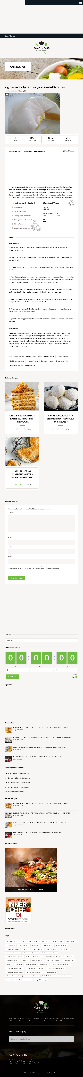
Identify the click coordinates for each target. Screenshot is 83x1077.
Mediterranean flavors (14, 957)
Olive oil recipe (37, 960)
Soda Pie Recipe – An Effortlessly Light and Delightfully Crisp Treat (22, 474)
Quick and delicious (53, 960)
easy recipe (11, 945)
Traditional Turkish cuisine (60, 964)
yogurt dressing (41, 980)
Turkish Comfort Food (34, 972)
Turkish (18, 151)
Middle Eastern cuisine (33, 957)
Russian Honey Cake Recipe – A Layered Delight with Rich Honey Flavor (22, 419)
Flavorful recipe (61, 945)
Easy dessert (70, 941)
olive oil (25, 960)
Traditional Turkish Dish (14, 968)
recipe (9, 964)
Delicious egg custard (17, 361)
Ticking (74, 674)
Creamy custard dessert (34, 356)
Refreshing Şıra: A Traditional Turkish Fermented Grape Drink (37, 757)
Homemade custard (16, 365)
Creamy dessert (49, 356)
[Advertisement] (41, 19)
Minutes (41, 667)
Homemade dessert (30, 953)
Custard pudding (62, 356)
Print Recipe (69, 151)
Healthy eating (37, 949)
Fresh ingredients (13, 949)
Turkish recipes (64, 976)
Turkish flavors (33, 976)
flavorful (35, 945)
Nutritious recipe (12, 960)
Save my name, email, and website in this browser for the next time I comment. (34, 568)
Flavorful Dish (47, 945)
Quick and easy (69, 960)
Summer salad (31, 964)
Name (10, 537)
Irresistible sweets (31, 365)
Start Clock (12, 676)
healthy (25, 949)
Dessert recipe (57, 941)
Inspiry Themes (54, 1073)
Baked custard (19, 356)
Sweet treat (44, 964)
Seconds (65, 667)
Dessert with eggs (32, 361)
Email (10, 547)
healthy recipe (51, 949)
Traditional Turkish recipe (56, 968)
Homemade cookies (13, 953)
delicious (45, 941)
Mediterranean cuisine (49, 953)
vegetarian (27, 980)
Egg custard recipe (62, 361)
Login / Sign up (10, 36)
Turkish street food (13, 980)
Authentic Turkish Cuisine (15, 941)
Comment (11, 512)
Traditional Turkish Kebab (35, 968)
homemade (64, 949)
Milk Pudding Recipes (37, 151)
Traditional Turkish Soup (15, 972)
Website (10, 556)
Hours (17, 667)
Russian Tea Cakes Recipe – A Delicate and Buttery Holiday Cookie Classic (60, 419)
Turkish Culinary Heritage (15, 976)
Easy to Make (23, 945)
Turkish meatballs (48, 976)
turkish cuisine (51, 972)
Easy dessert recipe (47, 361)
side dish (19, 964)
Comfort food (32, 941)
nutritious (68, 957)
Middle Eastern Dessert (53, 957)
